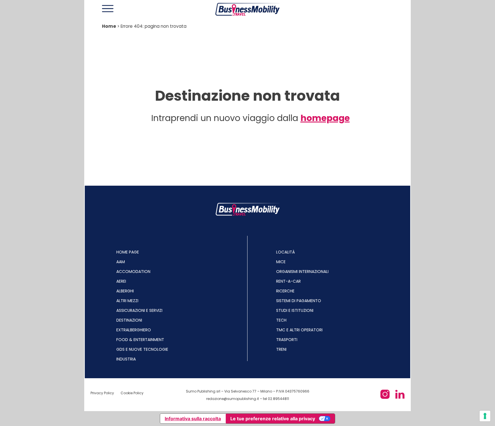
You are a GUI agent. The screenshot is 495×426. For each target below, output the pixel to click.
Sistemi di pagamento (298, 301)
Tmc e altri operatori (299, 330)
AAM (120, 262)
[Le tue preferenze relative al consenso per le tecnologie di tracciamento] (485, 416)
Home (109, 26)
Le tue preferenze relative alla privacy (272, 418)
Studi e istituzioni (294, 310)
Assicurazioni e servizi (139, 310)
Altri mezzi (127, 301)
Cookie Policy (132, 393)
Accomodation (133, 271)
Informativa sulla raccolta (193, 418)
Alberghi (125, 291)
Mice (281, 262)
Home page (127, 252)
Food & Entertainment (140, 339)
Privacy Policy (103, 393)
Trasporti (286, 339)
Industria (126, 359)
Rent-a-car (288, 281)
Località (285, 252)
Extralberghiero (133, 330)
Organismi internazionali (302, 271)
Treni (281, 349)
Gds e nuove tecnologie (142, 349)
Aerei (121, 281)
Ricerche (285, 291)
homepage (325, 118)
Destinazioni (129, 320)
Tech (281, 320)
